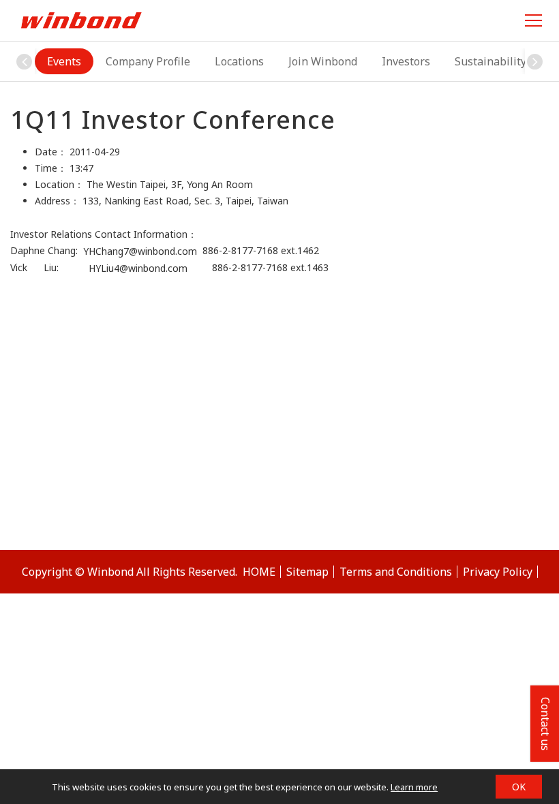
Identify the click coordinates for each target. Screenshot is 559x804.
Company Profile (148, 61)
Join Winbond (322, 61)
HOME (259, 571)
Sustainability (490, 61)
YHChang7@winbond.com (140, 251)
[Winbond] (81, 20)
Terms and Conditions (395, 571)
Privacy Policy (497, 571)
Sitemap (307, 571)
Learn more (414, 787)
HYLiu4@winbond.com (150, 268)
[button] (535, 61)
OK (519, 786)
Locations (239, 61)
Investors (406, 61)
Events (64, 61)
